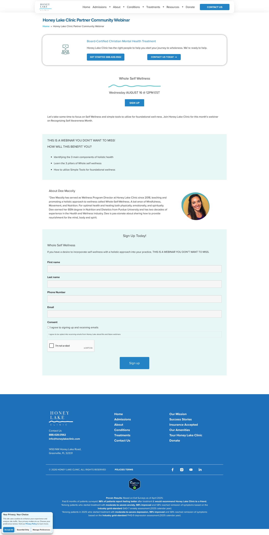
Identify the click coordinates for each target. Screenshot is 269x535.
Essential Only (23, 529)
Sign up (134, 363)
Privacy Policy (31, 523)
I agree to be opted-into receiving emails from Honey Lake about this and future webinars (84, 334)
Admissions (99, 7)
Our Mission (178, 414)
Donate (190, 7)
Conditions (133, 7)
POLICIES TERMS (124, 469)
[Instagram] (181, 469)
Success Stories (180, 419)
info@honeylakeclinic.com (64, 439)
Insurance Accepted (183, 424)
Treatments (153, 7)
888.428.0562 (57, 435)
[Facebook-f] (172, 469)
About (116, 7)
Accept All (9, 529)
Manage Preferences (41, 529)
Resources (173, 7)
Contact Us (214, 7)
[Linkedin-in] (200, 469)
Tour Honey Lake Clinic (185, 435)
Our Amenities (179, 430)
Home (86, 7)
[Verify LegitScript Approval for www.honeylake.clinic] (134, 489)
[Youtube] (191, 469)
